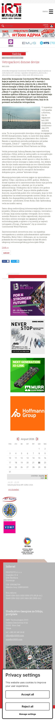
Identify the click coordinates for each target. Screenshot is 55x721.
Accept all (27, 694)
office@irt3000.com (15, 635)
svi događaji (13, 489)
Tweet (13, 261)
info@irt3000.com (14, 639)
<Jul (18, 439)
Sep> (37, 439)
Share (4, 261)
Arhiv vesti (17, 58)
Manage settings (27, 714)
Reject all (27, 706)
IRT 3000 (12, 12)
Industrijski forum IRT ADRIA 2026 (20, 485)
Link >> (5, 247)
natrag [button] (6, 252)
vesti (10, 58)
